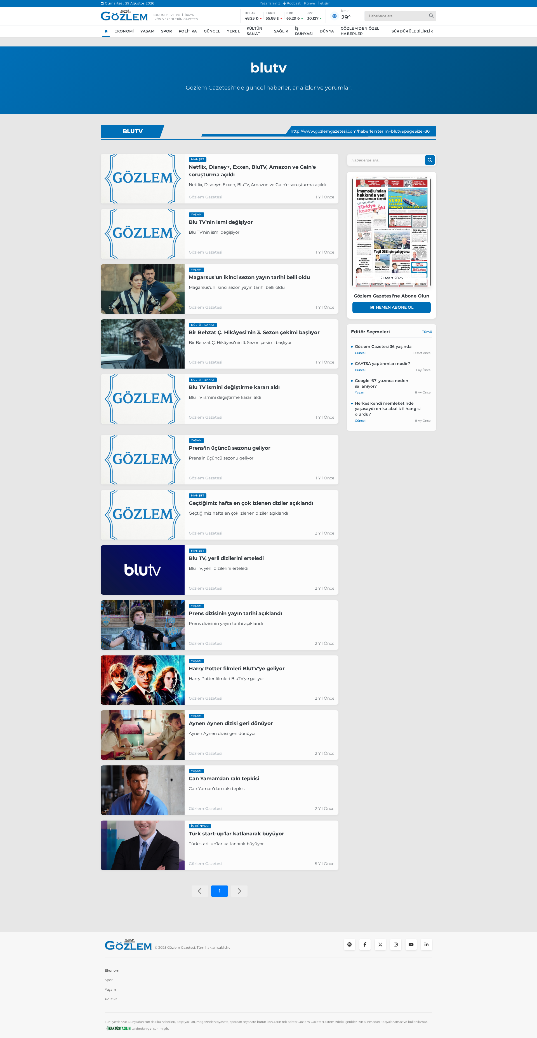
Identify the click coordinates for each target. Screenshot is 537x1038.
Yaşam (147, 31)
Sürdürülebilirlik (412, 31)
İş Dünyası (304, 31)
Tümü (427, 332)
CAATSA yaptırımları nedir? (382, 363)
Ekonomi (124, 31)
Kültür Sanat (254, 31)
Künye (309, 3)
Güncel (212, 31)
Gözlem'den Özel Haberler (360, 31)
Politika (188, 31)
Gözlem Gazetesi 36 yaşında (383, 346)
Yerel (233, 31)
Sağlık (281, 31)
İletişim (324, 3)
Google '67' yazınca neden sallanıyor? (381, 383)
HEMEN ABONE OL (394, 307)
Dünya (327, 31)
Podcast (293, 3)
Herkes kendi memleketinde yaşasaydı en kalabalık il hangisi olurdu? (388, 409)
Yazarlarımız (270, 3)
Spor (166, 31)
